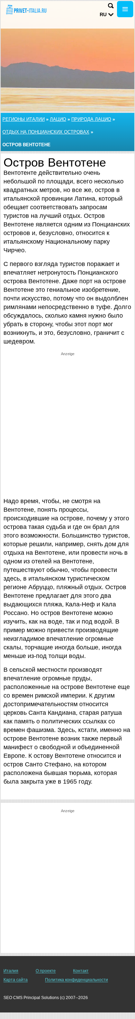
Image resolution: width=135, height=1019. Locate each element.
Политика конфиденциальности (76, 979)
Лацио (58, 119)
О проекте (46, 970)
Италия (10, 970)
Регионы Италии (23, 119)
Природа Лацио (91, 119)
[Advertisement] (67, 424)
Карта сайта (15, 979)
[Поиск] (111, 5)
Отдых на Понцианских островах (45, 132)
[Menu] (125, 9)
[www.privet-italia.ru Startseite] (25, 9)
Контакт (81, 970)
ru (103, 14)
